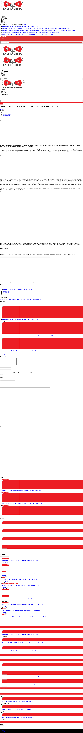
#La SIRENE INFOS (6, 289)
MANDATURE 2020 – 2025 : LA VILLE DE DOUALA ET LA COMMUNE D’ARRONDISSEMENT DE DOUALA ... (22, 585)
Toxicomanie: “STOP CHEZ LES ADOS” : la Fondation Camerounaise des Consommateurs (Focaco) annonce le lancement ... (25, 533)
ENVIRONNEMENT (5, 18)
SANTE (3, 14)
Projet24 (24, 24)
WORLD (3, 22)
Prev (2, 354)
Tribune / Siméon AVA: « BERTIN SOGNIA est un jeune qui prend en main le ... (17, 709)
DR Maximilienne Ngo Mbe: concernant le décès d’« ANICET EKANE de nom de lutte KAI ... (19, 701)
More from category (17, 305)
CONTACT (4, 38)
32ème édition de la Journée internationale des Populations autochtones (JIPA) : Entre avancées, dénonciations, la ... (24, 616)
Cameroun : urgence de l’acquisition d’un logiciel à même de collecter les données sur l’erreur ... (20, 550)
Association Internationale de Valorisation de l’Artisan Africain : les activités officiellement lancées (20, 299)
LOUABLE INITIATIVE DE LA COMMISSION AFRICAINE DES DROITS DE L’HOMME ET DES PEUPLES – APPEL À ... (23, 516)
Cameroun (11, 289)
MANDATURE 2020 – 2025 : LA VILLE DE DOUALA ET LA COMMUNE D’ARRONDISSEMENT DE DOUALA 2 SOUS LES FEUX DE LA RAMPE (28, 34)
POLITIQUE (4, 17)
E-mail (1, 724)
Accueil (3, 13)
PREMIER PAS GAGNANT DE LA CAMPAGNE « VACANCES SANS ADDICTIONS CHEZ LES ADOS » (20, 26)
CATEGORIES (4, 39)
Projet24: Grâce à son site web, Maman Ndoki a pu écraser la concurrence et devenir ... (18, 717)
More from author (10, 305)
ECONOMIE (4, 16)
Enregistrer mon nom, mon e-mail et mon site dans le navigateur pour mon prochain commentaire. (19, 372)
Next (4, 354)
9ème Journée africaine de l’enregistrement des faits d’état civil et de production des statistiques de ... (22, 610)
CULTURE (4, 19)
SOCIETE (3, 15)
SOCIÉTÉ (4, 479)
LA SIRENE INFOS (3, 109)
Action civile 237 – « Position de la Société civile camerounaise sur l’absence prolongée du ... (20, 541)
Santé (29, 289)
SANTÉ (2, 103)
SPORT (3, 20)
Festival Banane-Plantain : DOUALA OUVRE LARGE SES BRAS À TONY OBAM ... (16, 303)
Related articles (3, 305)
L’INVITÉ (3, 21)
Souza (31, 289)
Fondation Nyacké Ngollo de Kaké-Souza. (20, 289)
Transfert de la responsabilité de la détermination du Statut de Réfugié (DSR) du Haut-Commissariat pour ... (22, 503)
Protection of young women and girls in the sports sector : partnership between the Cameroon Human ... (22, 490)
